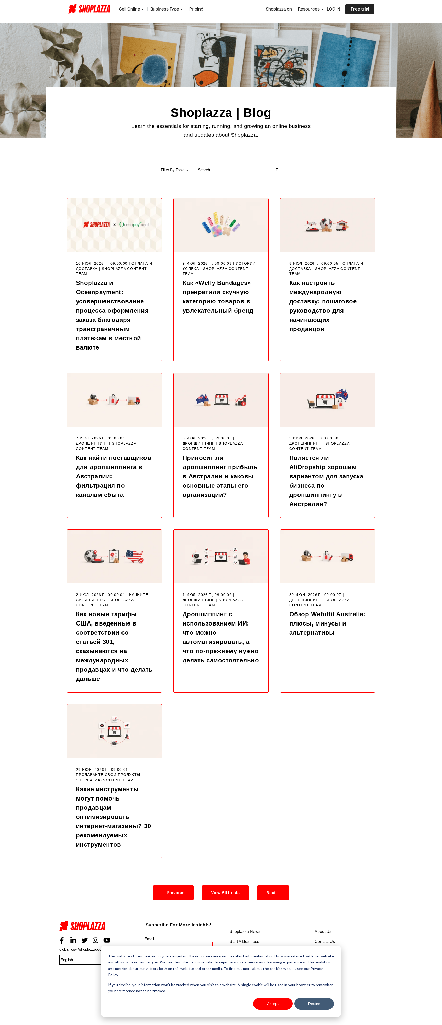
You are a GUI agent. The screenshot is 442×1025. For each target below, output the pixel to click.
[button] (84, 960)
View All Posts (225, 892)
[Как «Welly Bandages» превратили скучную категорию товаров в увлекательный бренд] (221, 225)
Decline (314, 1003)
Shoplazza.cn (279, 9)
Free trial (360, 9)
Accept (273, 1003)
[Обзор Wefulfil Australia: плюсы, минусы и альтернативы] (327, 556)
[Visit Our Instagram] (96, 940)
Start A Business (244, 941)
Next (270, 892)
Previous (176, 892)
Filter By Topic (172, 170)
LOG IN (333, 9)
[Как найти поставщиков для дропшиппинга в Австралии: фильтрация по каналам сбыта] (114, 400)
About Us (323, 931)
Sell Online (129, 9)
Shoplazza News (244, 931)
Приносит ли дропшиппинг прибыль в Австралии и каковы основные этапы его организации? (220, 476)
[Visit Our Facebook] (62, 940)
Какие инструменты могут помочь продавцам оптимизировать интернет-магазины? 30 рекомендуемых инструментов (113, 817)
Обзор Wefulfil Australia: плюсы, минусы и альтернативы (327, 623)
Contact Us (325, 941)
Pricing (196, 9)
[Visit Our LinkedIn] (73, 940)
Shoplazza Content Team (105, 780)
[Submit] (277, 170)
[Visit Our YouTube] (107, 940)
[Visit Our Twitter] (84, 940)
